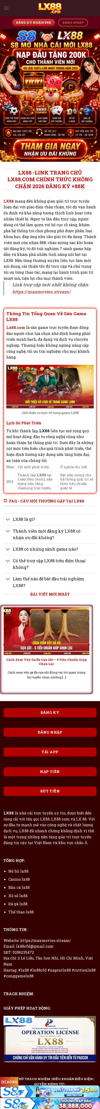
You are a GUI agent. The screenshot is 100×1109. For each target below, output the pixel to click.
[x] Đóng (9, 1082)
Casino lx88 (19, 879)
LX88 (9, 201)
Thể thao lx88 (21, 911)
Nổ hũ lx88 (18, 871)
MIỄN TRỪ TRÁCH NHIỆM (28, 1079)
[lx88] (50, 8)
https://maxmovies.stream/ (41, 292)
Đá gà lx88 (17, 903)
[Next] (88, 644)
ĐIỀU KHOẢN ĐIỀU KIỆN (72, 1079)
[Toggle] (8, 520)
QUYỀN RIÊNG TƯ (49, 1084)
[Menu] (6, 8)
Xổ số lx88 (17, 895)
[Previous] (4, 644)
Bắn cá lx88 (19, 887)
